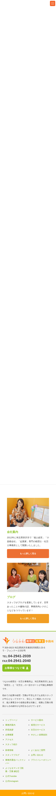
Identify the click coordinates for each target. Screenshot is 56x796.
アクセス (9, 739)
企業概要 (9, 735)
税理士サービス (38, 725)
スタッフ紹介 (11, 744)
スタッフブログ (12, 755)
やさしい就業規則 (39, 735)
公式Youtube (11, 776)
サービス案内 (37, 720)
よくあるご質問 (38, 750)
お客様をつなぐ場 (15, 667)
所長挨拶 (9, 730)
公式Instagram (11, 781)
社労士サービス (38, 730)
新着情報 (9, 750)
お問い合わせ (37, 755)
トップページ (11, 720)
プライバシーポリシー (41, 760)
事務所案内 (10, 725)
